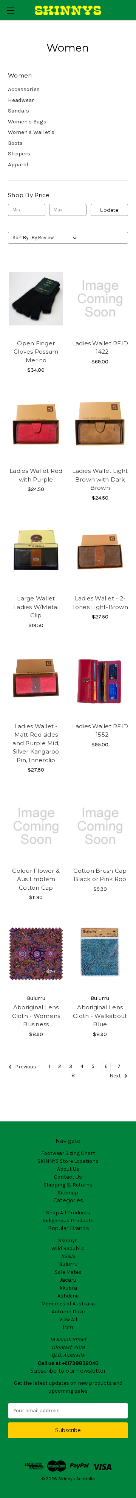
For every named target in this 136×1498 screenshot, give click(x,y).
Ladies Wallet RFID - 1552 (100, 730)
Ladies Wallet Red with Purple (35, 475)
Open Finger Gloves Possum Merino (36, 352)
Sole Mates (68, 1272)
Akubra (68, 1288)
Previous (25, 1066)
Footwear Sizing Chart (68, 1153)
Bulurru (68, 1264)
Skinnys (68, 1240)
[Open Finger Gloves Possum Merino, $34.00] (36, 298)
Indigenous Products (68, 1220)
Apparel (18, 164)
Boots (15, 143)
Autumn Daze (68, 1311)
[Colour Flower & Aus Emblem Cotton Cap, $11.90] (36, 826)
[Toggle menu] (10, 10)
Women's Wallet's (31, 132)
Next (116, 1076)
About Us (68, 1169)
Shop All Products (68, 1212)
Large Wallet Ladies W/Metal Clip (36, 607)
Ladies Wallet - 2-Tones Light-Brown (100, 603)
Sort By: (20, 237)
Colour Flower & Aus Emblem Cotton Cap (36, 879)
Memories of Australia (68, 1303)
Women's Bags (27, 121)
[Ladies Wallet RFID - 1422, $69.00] (100, 298)
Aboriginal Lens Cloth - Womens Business (36, 1016)
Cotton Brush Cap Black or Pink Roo (100, 875)
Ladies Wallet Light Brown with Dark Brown (100, 479)
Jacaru (68, 1280)
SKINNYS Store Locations (68, 1161)
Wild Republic (68, 1248)
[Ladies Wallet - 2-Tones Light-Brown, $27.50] (100, 554)
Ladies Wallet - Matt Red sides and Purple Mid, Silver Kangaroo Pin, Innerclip (35, 743)
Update (109, 210)
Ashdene (68, 1296)
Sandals (18, 110)
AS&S (68, 1256)
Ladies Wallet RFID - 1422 (100, 348)
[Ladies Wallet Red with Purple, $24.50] (36, 426)
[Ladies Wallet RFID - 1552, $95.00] (100, 681)
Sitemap (68, 1193)
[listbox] (56, 237)
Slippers (19, 153)
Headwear (21, 100)
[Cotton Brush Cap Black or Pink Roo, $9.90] (100, 826)
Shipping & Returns (68, 1185)
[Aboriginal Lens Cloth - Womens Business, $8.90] (36, 953)
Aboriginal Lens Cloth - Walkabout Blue (100, 1016)
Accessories (24, 89)
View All (68, 1319)
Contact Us (68, 1177)
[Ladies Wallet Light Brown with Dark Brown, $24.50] (100, 426)
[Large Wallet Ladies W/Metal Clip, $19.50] (36, 554)
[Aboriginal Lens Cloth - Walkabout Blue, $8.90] (100, 953)
